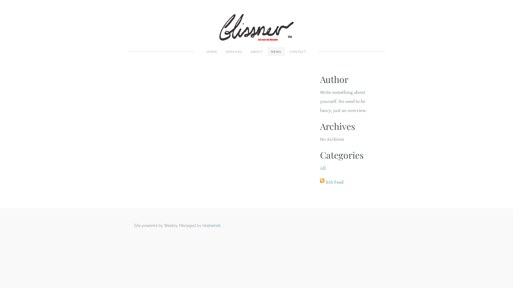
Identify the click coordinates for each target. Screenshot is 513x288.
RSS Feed (334, 182)
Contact (298, 52)
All (323, 168)
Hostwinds (212, 225)
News (276, 52)
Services (234, 52)
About (257, 52)
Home (212, 52)
